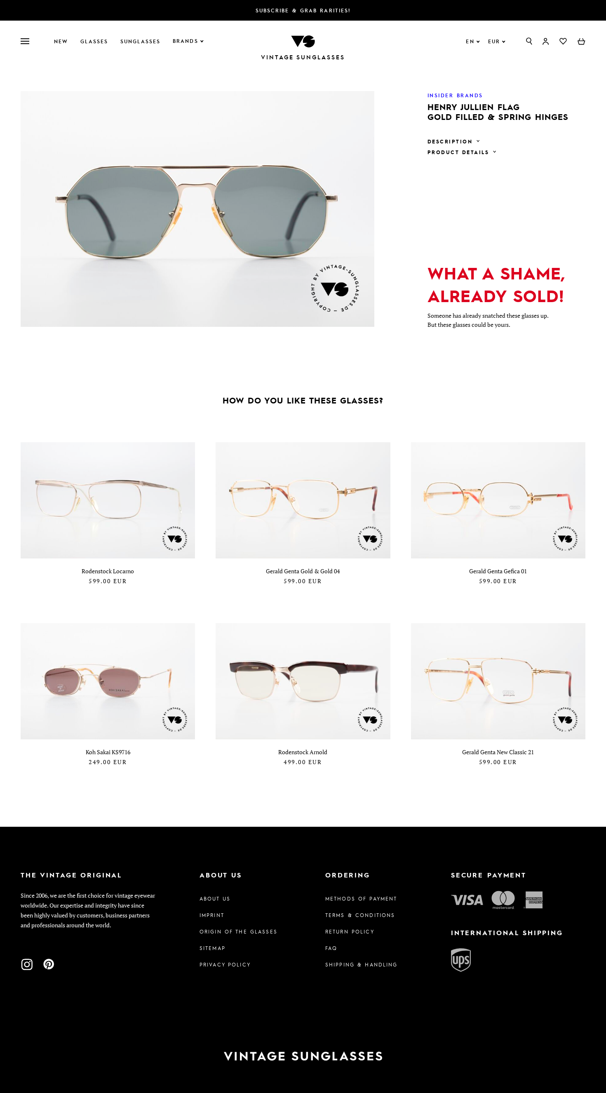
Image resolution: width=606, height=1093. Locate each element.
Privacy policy (225, 964)
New (61, 41)
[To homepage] (303, 41)
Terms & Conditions (360, 915)
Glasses (94, 41)
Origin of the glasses (238, 931)
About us (215, 898)
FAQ (331, 948)
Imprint (212, 915)
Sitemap (212, 948)
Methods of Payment (361, 898)
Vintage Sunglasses (303, 57)
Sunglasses (140, 41)
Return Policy (349, 931)
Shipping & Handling (361, 964)
